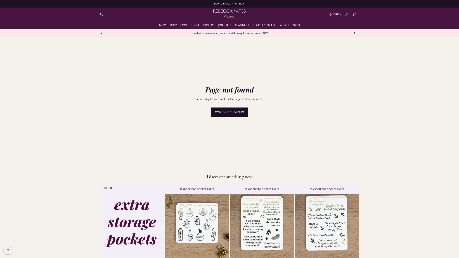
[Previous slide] (102, 33)
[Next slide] (355, 33)
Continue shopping (229, 112)
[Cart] (355, 14)
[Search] (101, 14)
